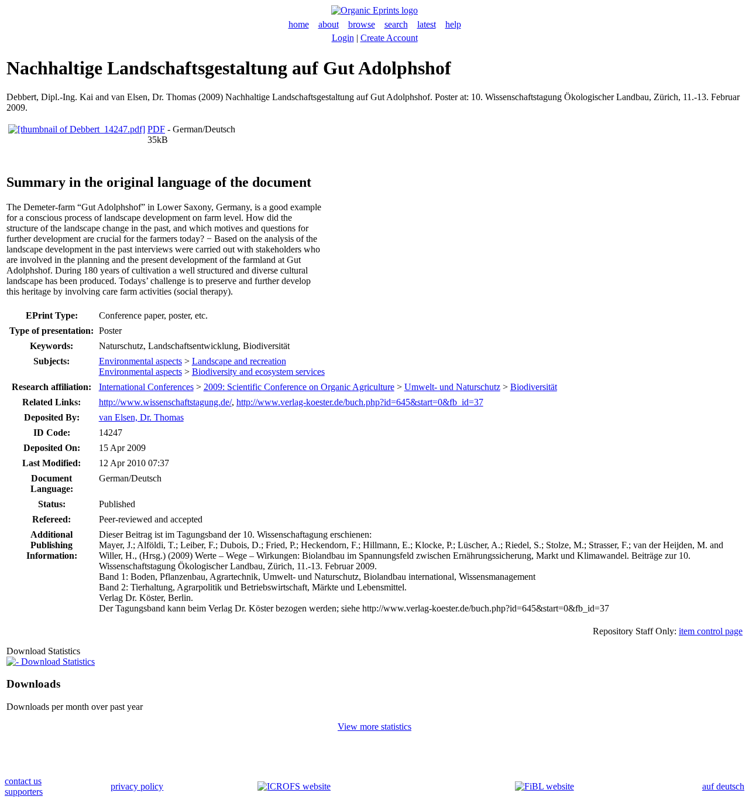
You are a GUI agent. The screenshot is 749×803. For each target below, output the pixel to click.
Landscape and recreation (239, 361)
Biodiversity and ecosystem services (258, 372)
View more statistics (374, 727)
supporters (24, 792)
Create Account (389, 38)
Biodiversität (533, 387)
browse (361, 24)
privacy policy (137, 786)
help (453, 24)
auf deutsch (723, 786)
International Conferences (146, 387)
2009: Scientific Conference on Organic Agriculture (299, 387)
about (328, 24)
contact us (23, 781)
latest (426, 24)
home (298, 24)
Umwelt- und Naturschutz (452, 387)
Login (343, 38)
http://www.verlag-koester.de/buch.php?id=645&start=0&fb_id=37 (359, 402)
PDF (156, 129)
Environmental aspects (140, 361)
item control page (711, 631)
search (396, 24)
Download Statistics (57, 662)
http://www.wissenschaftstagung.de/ (165, 402)
